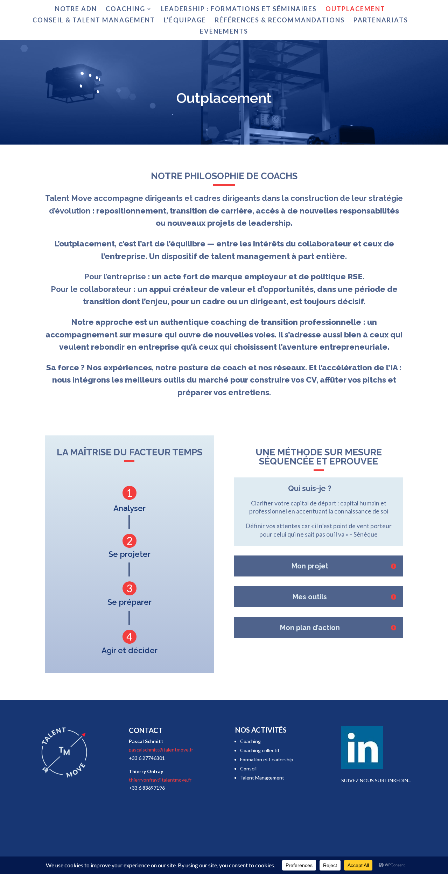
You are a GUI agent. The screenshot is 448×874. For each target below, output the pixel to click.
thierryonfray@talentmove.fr (160, 780)
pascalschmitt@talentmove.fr (161, 750)
